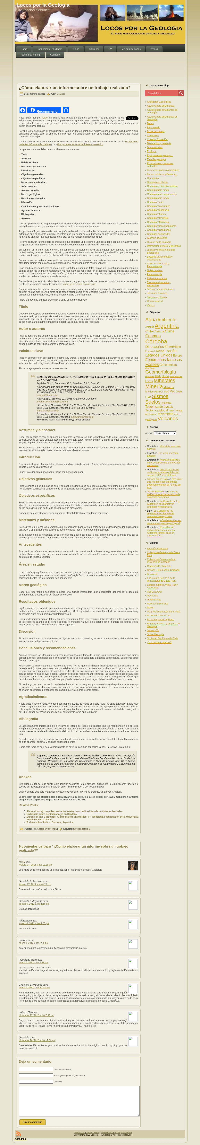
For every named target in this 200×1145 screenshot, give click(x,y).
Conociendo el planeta (159, 566)
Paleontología (154, 274)
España (171, 351)
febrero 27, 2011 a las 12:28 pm (35, 864)
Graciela (61, 94)
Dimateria (152, 574)
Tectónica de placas (159, 406)
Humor (165, 376)
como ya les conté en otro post (79, 284)
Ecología (151, 151)
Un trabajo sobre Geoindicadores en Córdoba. (52, 814)
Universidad (164, 414)
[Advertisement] (86, 66)
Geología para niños (158, 190)
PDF (161, 392)
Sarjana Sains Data (157, 479)
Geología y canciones (158, 206)
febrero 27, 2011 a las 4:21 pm (35, 884)
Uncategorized (155, 301)
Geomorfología (160, 371)
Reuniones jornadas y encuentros (159, 283)
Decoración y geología (159, 143)
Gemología (153, 178)
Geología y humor (156, 214)
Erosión (159, 351)
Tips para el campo (157, 293)
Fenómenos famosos (163, 359)
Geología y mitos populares (161, 226)
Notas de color (154, 270)
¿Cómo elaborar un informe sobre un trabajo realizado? (75, 87)
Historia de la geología (159, 242)
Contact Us (79, 1132)
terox (22, 861)
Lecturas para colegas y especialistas (159, 258)
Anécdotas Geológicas (159, 102)
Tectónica (166, 402)
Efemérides (172, 347)
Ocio (156, 392)
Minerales (164, 380)
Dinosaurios (154, 347)
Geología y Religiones (159, 230)
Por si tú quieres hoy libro (160, 619)
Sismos (160, 396)
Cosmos (153, 335)
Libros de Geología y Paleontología (158, 265)
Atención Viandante (157, 548)
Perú (166, 391)
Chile (149, 331)
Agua (151, 319)
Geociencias (168, 364)
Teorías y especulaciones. (161, 289)
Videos (150, 305)
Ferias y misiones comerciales (163, 170)
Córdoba (156, 341)
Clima (169, 331)
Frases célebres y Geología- (162, 174)
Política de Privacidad (158, 615)
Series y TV (153, 630)
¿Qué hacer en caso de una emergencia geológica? (164, 521)
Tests (171, 411)
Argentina (167, 326)
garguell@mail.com (47, 395)
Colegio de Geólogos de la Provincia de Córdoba (161, 560)
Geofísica (149, 368)
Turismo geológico (157, 297)
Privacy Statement (123, 1132)
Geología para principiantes (162, 194)
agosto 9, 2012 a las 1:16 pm (34, 904)
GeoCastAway (154, 591)
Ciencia (158, 331)
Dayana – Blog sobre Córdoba (163, 570)
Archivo (149, 433)
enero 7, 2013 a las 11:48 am (34, 987)
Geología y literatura (158, 218)
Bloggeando (153, 127)
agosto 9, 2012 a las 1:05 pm (34, 923)
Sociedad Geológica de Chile (162, 638)
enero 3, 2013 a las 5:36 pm (33, 943)
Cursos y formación (157, 139)
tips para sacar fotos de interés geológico (80, 144)
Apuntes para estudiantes (160, 105)
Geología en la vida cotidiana (162, 186)
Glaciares (149, 376)
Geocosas (152, 595)
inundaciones (176, 376)
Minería (154, 386)
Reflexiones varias (157, 278)
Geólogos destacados (158, 234)
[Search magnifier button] (181, 93)
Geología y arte (155, 202)
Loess (149, 381)
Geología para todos (158, 198)
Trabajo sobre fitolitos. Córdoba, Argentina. (50, 822)
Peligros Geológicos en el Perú (163, 611)
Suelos (153, 402)
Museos (168, 387)
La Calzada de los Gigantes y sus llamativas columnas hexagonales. (163, 504)
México (149, 391)
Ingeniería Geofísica (157, 603)
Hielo (158, 376)
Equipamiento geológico (160, 155)
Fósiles (152, 364)
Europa (177, 355)
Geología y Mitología (158, 222)
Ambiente (166, 319)
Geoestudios (154, 599)
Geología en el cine (157, 182)
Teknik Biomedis (155, 491)
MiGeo (150, 607)
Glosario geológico (157, 238)
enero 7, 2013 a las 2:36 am (33, 962)
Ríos (148, 397)
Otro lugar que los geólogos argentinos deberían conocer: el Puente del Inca (163, 472)
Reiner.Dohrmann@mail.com (52, 401)
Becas (150, 123)
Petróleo (176, 391)
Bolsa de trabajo (155, 131)
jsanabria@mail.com (48, 410)
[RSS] (18, 1134)
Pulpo (44, 117)
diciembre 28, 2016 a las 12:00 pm (37, 1040)
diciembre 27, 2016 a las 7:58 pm (36, 1015)
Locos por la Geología (43, 5)
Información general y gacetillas (164, 246)
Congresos (153, 135)
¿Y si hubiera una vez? (159, 642)
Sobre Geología (155, 634)
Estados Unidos (158, 355)
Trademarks (107, 1132)
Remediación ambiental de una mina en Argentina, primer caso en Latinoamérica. (161, 531)
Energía (149, 351)
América (149, 327)
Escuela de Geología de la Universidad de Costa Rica (161, 579)
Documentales (154, 147)
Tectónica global (156, 410)
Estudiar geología (81, 829)
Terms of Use (92, 1132)
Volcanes (168, 418)
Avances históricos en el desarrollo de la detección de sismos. (163, 463)
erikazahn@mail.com (82, 417)
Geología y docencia (47, 829)
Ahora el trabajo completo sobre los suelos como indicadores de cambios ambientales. (75, 811)
